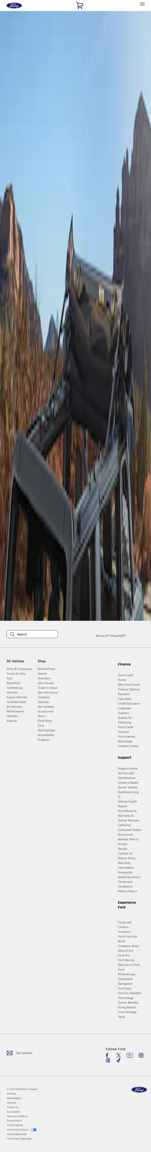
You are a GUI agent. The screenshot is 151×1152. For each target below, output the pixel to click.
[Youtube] (130, 1055)
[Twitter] (118, 1055)
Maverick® (118, 636)
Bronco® (102, 636)
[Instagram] (141, 1055)
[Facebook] (108, 1055)
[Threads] (108, 1060)
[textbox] (32, 634)
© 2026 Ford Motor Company (22, 1089)
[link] (11, 1093)
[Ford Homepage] (139, 1090)
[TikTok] (118, 1060)
